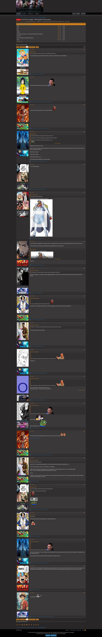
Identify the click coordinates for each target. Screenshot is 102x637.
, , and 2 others (42, 101)
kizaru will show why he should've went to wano (49, 21)
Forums (18, 13)
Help (83, 630)
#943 (84, 104)
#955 (84, 457)
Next (37, 46)
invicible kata (39, 21)
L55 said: (32, 514)
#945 (84, 164)
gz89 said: (32, 51)
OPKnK (22, 394)
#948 (84, 268)
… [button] (21, 46)
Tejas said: (32, 249)
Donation (24, 13)
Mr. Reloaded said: (34, 351)
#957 (84, 512)
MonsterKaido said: (34, 298)
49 (28, 46)
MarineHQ (22, 313)
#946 (84, 192)
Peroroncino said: (34, 405)
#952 (84, 376)
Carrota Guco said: (34, 325)
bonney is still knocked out (31, 21)
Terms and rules (73, 630)
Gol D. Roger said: (34, 270)
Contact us (67, 630)
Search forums (23, 15)
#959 (84, 565)
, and (40, 128)
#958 (84, 539)
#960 (84, 592)
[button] (26, 13)
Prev (18, 46)
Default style (19, 630)
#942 (84, 77)
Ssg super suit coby (22, 149)
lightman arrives (61, 21)
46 (23, 46)
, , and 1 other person (43, 616)
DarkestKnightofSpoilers (22, 421)
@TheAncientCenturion (34, 438)
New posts (18, 15)
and (37, 74)
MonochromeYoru (23, 475)
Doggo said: (33, 133)
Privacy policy (79, 630)
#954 (84, 431)
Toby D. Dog (22, 340)
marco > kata (67, 21)
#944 (84, 131)
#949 (84, 295)
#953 (84, 403)
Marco (22, 584)
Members (37, 13)
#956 (84, 484)
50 (30, 46)
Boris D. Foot (22, 610)
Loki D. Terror (23, 122)
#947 (84, 241)
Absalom (18, 21)
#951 (84, 349)
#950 (84, 322)
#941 (84, 49)
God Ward (22, 286)
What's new (30, 13)
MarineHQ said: (33, 194)
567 (34, 46)
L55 (22, 367)
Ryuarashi (22, 259)
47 (25, 46)
